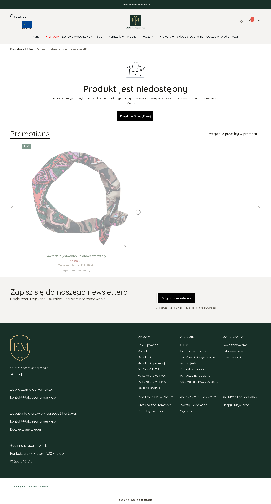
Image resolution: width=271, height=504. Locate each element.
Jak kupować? (148, 345)
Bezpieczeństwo (149, 388)
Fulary (30, 49)
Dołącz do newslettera (177, 298)
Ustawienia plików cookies (198, 381)
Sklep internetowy (134, 499)
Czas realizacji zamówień (155, 405)
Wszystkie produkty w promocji (233, 134)
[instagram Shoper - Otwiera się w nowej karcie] (20, 374)
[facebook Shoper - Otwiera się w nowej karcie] (12, 374)
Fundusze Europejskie (195, 375)
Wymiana (186, 411)
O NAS (184, 345)
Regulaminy (146, 357)
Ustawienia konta (234, 351)
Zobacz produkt (71, 246)
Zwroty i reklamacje (193, 405)
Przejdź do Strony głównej (135, 116)
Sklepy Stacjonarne (236, 405)
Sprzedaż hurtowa (192, 369)
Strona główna (17, 49)
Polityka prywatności (152, 375)
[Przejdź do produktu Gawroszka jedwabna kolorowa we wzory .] (75, 197)
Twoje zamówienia (235, 345)
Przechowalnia (232, 357)
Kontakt (143, 351)
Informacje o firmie (193, 351)
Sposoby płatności (150, 411)
